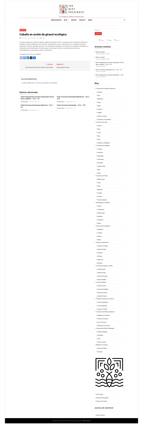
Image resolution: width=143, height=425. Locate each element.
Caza (98, 139)
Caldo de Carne (101, 272)
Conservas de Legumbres (103, 226)
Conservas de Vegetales (103, 145)
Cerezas (99, 196)
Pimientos (100, 152)
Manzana (99, 189)
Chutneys (100, 253)
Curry (98, 338)
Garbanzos (100, 229)
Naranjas (99, 216)
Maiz (98, 169)
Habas (99, 239)
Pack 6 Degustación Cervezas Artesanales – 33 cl (109, 75)
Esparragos (100, 156)
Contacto (82, 20)
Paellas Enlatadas (102, 332)
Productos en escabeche (104, 119)
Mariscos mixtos (102, 116)
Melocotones (101, 179)
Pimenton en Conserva (103, 325)
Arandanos (100, 220)
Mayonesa (100, 259)
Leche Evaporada (102, 305)
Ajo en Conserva (102, 322)
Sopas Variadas (101, 279)
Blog (65, 20)
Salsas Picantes (101, 249)
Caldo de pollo (101, 269)
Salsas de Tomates (102, 246)
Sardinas (99, 92)
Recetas (73, 20)
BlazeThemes (86, 420)
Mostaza (99, 263)
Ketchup (99, 256)
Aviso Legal (99, 394)
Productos (23, 30)
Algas (99, 106)
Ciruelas (99, 193)
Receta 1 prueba (100, 57)
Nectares (99, 352)
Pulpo (99, 102)
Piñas (98, 186)
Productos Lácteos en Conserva (105, 299)
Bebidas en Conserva (102, 345)
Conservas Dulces (101, 282)
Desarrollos (24, 38)
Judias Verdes (101, 166)
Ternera (99, 125)
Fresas (99, 206)
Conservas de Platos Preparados (105, 328)
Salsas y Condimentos (102, 242)
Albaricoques (101, 213)
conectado (37, 83)
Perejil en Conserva (102, 318)
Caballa (99, 112)
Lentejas (99, 233)
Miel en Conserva (102, 292)
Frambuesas (100, 209)
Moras (99, 223)
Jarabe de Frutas (102, 296)
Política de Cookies (101, 401)
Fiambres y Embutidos (103, 143)
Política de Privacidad (102, 398)
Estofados (100, 335)
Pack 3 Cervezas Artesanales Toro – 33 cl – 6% (109, 69)
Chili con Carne (101, 342)
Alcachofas (100, 159)
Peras (99, 182)
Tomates (99, 149)
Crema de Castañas (102, 289)
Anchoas (99, 109)
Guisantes (100, 163)
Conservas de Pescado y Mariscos (105, 88)
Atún (98, 95)
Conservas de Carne (101, 122)
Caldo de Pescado (102, 276)
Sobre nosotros (56, 20)
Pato (98, 136)
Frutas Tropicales (102, 200)
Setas (99, 173)
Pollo (98, 129)
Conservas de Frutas (102, 176)
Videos (90, 20)
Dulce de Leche (101, 286)
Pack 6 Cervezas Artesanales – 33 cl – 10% (71, 105)
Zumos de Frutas (102, 348)
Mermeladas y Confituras (103, 202)
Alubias (99, 236)
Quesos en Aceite (102, 309)
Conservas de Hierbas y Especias (105, 312)
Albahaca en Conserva (103, 315)
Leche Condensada (102, 302)
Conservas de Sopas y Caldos (104, 266)
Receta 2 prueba (100, 52)
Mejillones (100, 99)
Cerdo (99, 132)
